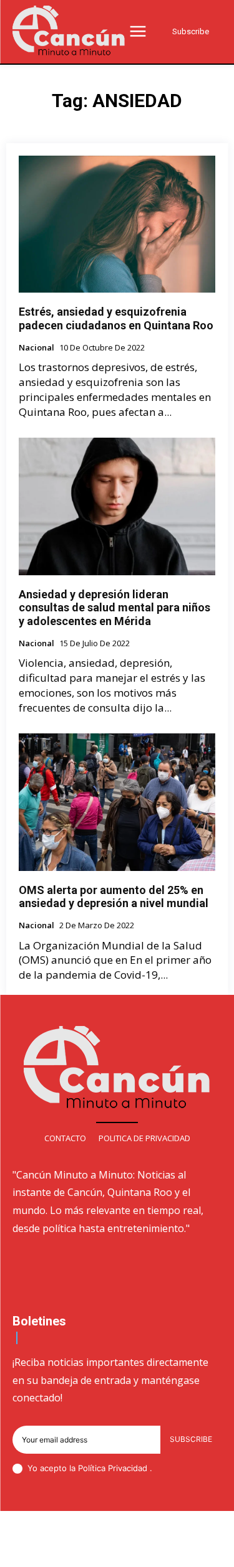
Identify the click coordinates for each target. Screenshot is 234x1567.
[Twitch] (132, 1549)
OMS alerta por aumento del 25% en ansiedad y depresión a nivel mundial (113, 896)
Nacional (36, 348)
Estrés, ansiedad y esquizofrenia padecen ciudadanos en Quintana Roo (116, 318)
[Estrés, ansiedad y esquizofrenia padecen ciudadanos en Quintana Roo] (117, 224)
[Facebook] (43, 1549)
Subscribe (191, 1439)
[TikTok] (102, 1549)
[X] (161, 1549)
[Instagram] (73, 1549)
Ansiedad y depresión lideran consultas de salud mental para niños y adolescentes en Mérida (114, 608)
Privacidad (129, 1468)
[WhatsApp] (191, 1549)
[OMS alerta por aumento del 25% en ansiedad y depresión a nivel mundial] (117, 802)
